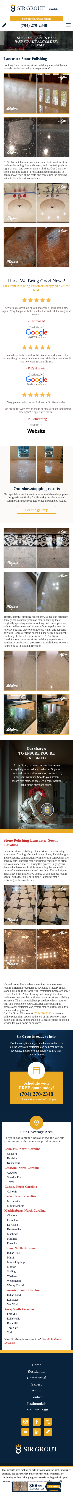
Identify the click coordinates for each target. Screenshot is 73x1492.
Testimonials (36, 1403)
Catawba (12, 1172)
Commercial (36, 1378)
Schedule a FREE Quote (36, 18)
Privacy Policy (28, 1473)
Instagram (25, 1422)
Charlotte (12, 1215)
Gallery (36, 1384)
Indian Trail (13, 1252)
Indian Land (14, 1294)
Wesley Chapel (15, 1285)
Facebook (37, 1422)
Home (36, 1365)
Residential (36, 1371)
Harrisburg (13, 1158)
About (36, 1390)
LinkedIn (37, 1432)
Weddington (14, 1280)
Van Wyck (13, 1304)
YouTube (25, 1432)
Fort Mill (12, 1313)
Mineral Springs (16, 1262)
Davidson (12, 1224)
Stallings (12, 1271)
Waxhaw (12, 1276)
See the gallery (36, 510)
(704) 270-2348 (34, 25)
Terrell (10, 1181)
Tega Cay (12, 1327)
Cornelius (12, 1220)
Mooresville (13, 1201)
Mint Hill (12, 1238)
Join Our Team (36, 1410)
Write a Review (4, 25)
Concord (12, 1153)
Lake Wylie (13, 1318)
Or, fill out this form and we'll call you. (37, 1099)
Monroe (11, 1266)
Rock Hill (12, 1323)
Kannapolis (13, 1162)
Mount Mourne (15, 1205)
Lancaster (12, 1299)
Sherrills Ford (14, 1177)
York (10, 1332)
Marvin (11, 1257)
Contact (36, 1397)
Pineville (12, 1243)
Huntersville (14, 1229)
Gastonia (12, 1191)
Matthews (12, 1233)
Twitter (48, 1422)
